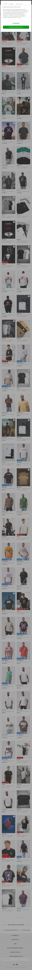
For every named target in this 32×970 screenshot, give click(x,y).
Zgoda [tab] (5, 4)
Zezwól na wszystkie (16, 27)
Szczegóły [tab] (11, 4)
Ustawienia (16, 23)
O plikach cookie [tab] (19, 4)
